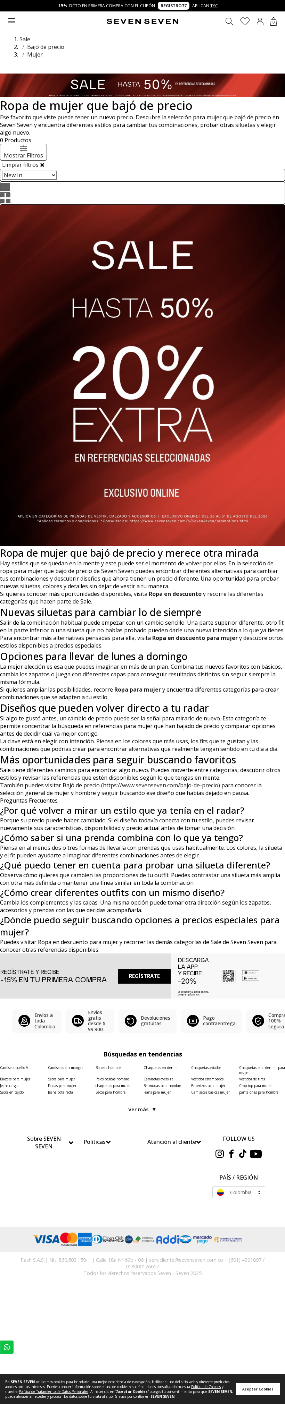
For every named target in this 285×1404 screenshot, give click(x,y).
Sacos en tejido (12, 1092)
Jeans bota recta (60, 1092)
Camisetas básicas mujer (210, 1092)
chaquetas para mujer (113, 1085)
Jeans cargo (8, 1085)
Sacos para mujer (61, 1079)
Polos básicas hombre (112, 1079)
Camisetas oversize (158, 1079)
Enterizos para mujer (208, 1085)
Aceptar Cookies (258, 1389)
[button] (260, 21)
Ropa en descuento (175, 594)
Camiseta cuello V (14, 1067)
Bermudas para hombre (162, 1085)
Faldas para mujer (62, 1085)
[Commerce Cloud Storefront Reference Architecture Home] (142, 21)
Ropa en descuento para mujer (195, 638)
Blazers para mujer (15, 1079)
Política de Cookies (206, 1386)
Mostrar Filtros (23, 155)
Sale (24, 39)
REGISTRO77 (174, 6)
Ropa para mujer (137, 689)
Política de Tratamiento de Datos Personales (53, 1391)
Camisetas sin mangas (65, 1067)
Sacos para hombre (110, 1092)
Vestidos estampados (207, 1079)
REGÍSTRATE (144, 976)
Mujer (35, 54)
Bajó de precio (45, 47)
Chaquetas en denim (161, 1067)
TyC (214, 6)
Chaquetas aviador (206, 1067)
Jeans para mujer (157, 1092)
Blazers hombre (108, 1067)
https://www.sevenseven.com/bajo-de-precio (160, 785)
